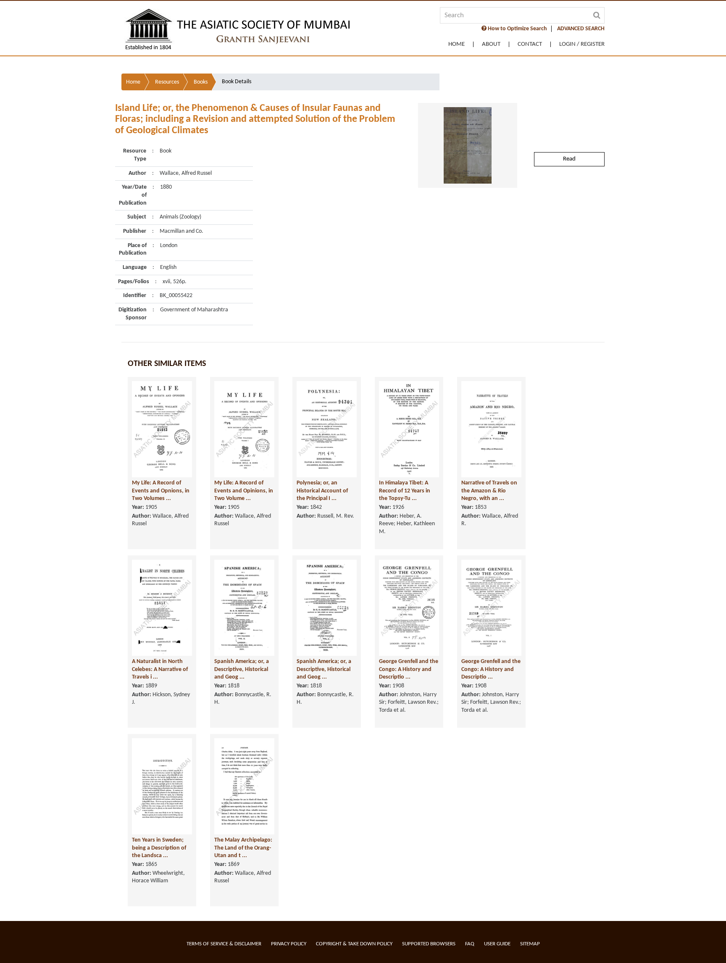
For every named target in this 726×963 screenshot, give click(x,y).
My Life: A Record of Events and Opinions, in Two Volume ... (243, 491)
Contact (530, 44)
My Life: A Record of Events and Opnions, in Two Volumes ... (160, 491)
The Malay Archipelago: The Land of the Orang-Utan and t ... (243, 848)
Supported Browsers (428, 944)
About (491, 44)
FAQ (469, 944)
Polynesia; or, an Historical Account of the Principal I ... (322, 491)
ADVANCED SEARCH (581, 29)
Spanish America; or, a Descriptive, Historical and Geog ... (241, 669)
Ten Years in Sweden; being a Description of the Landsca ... (159, 848)
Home (456, 44)
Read (569, 159)
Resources (167, 82)
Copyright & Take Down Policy (354, 944)
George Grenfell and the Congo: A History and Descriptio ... (408, 669)
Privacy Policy (288, 944)
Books (201, 82)
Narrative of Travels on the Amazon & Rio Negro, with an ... (489, 491)
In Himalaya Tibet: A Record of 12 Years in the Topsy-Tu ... (404, 491)
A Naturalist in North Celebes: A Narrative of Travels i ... (160, 669)
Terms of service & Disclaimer (224, 944)
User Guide (497, 944)
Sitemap (530, 944)
